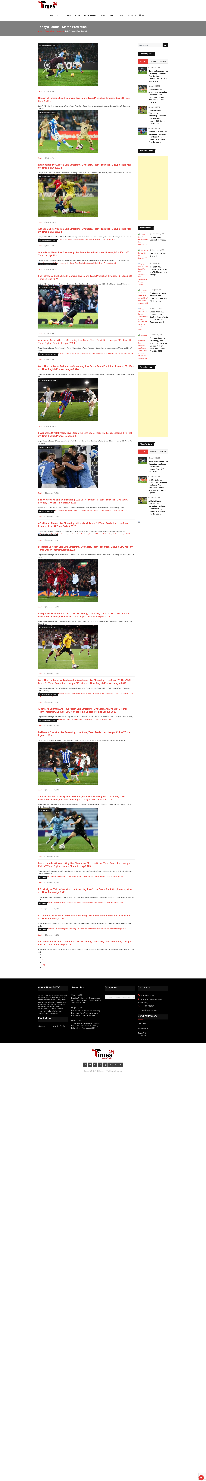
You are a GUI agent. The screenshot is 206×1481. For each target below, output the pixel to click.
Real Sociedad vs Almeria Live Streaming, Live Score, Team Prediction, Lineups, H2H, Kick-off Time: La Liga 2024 (85, 1013)
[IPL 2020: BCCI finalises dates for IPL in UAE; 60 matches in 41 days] (143, 274)
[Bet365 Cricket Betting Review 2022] (143, 239)
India (69, 15)
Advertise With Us (59, 1026)
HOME (51, 15)
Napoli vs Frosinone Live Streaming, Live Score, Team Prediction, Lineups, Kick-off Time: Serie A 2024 (158, 76)
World (103, 15)
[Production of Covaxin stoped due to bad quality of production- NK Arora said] (143, 296)
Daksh (40, 91)
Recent (143, 61)
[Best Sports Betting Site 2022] (143, 254)
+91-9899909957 (148, 1006)
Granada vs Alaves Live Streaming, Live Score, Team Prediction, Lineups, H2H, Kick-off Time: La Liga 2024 (157, 137)
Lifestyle (121, 15)
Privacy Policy (143, 1028)
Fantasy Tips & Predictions (54, 31)
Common (163, 61)
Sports (78, 15)
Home (41, 31)
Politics (60, 15)
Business (132, 15)
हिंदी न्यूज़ (141, 15)
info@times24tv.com (149, 1010)
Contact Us (142, 1024)
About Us (41, 1026)
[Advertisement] (153, 188)
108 (43, 965)
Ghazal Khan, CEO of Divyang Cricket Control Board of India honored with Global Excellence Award (159, 317)
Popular (153, 61)
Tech (111, 15)
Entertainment (90, 15)
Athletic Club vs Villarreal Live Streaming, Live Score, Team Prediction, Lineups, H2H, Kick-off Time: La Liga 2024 (85, 1026)
